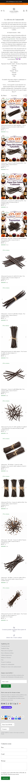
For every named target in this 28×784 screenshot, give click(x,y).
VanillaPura (6, 732)
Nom (2, 747)
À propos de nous (5, 646)
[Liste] (26, 95)
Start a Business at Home (7, 653)
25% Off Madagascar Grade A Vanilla (14, 1)
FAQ (2, 660)
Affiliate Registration (6, 655)
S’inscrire (6, 686)
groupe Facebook (11, 39)
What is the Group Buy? (7, 650)
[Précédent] (2, 111)
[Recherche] (4, 10)
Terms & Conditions (6, 662)
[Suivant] (26, 111)
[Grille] (24, 95)
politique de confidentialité (7, 664)
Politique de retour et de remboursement (11, 666)
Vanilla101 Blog (5, 648)
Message (3, 761)
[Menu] (1, 10)
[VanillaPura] (14, 11)
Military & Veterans (6, 657)
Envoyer (5, 778)
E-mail (2, 754)
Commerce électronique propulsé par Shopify (12, 733)
